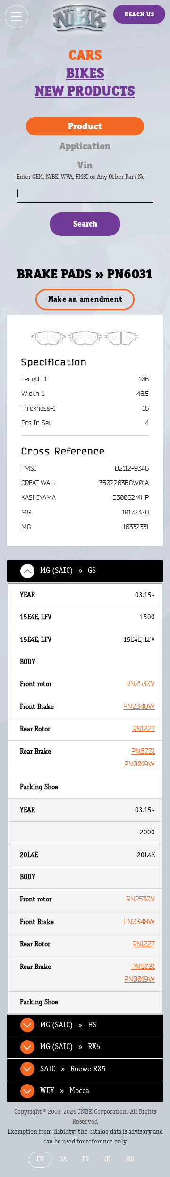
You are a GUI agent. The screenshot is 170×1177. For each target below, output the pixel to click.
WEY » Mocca (64, 1090)
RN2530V (140, 684)
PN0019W (139, 764)
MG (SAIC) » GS (68, 570)
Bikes (85, 73)
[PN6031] (85, 337)
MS (130, 1159)
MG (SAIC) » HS (68, 1025)
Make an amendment (85, 298)
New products (85, 91)
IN (107, 1159)
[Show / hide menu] (16, 16)
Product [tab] (85, 126)
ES (85, 1159)
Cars (85, 55)
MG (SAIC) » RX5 (70, 1046)
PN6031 (143, 751)
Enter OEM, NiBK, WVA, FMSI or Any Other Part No (90, 181)
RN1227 (143, 728)
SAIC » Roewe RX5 (73, 1069)
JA (63, 1159)
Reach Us (139, 14)
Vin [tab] (85, 165)
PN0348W (139, 706)
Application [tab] (85, 146)
